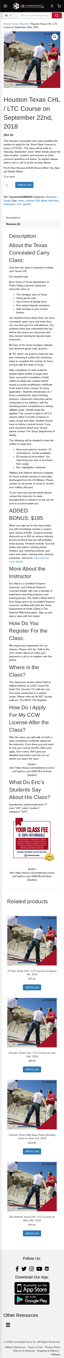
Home (7, 24)
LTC (19, 204)
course (30, 200)
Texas (15, 24)
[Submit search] (57, 15)
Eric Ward (41, 200)
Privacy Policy (52, 1347)
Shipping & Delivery (48, 1350)
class (21, 200)
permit (27, 204)
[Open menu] (5, 6)
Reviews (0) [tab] (13, 224)
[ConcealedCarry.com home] (29, 6)
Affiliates (55, 1354)
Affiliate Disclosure (15, 1347)
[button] (55, 37)
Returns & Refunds (24, 1350)
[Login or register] (52, 6)
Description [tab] (13, 217)
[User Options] (8, 1324)
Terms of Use (35, 1347)
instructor (9, 204)
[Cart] (59, 6)
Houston (24, 24)
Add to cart (24, 184)
